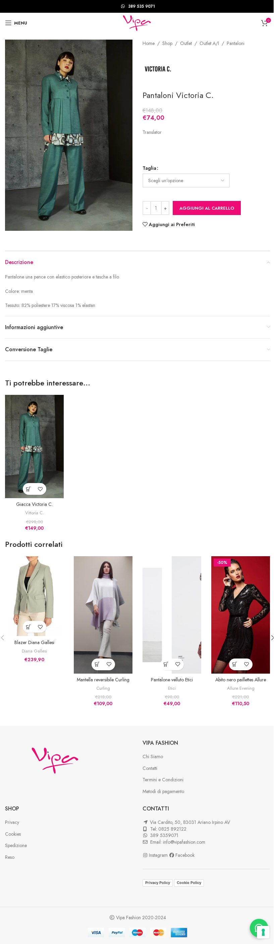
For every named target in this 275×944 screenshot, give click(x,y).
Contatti (150, 768)
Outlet (186, 43)
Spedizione (16, 845)
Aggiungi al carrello (206, 208)
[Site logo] (137, 22)
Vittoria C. (34, 513)
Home (149, 43)
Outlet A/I (209, 43)
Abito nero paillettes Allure (240, 679)
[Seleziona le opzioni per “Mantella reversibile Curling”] (97, 664)
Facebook (185, 855)
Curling (103, 688)
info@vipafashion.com (184, 842)
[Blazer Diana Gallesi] (34, 596)
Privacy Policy (157, 882)
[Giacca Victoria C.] (34, 446)
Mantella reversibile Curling (103, 679)
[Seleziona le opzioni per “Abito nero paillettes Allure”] (235, 664)
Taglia (149, 168)
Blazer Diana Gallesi (34, 642)
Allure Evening (241, 688)
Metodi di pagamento (163, 791)
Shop (167, 43)
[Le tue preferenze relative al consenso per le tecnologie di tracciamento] (263, 932)
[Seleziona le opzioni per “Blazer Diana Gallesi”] (29, 627)
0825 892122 (172, 829)
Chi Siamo (153, 756)
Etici (172, 688)
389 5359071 (164, 835)
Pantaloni (235, 43)
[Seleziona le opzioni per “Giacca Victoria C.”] (29, 489)
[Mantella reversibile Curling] (103, 615)
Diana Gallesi (34, 651)
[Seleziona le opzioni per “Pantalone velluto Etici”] (166, 664)
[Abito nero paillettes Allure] (240, 615)
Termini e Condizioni (163, 779)
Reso (9, 857)
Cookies (13, 834)
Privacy (12, 822)
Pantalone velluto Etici (172, 679)
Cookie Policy (189, 882)
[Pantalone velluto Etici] (172, 615)
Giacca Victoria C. (34, 504)
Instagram (159, 855)
